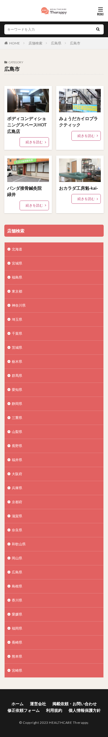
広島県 (56, 43)
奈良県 (17, 530)
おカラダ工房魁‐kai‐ (78, 188)
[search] (98, 29)
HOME (14, 43)
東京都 (17, 291)
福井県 (17, 460)
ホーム (18, 703)
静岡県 (17, 403)
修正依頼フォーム (23, 710)
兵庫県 (17, 488)
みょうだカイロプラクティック (78, 122)
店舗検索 (35, 43)
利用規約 (54, 710)
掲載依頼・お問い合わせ (74, 703)
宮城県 (17, 263)
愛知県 (17, 389)
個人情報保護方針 (85, 710)
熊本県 (17, 656)
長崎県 (17, 642)
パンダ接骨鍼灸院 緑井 (26, 191)
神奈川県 (19, 305)
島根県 (17, 586)
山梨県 (17, 432)
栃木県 (17, 361)
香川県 (17, 600)
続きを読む (34, 142)
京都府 (17, 502)
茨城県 (17, 347)
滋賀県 (17, 516)
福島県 (17, 277)
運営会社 (38, 703)
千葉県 (17, 333)
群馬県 (17, 375)
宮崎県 (17, 670)
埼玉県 (17, 319)
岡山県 (17, 558)
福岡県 (17, 628)
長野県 (17, 446)
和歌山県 (19, 544)
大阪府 (17, 474)
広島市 (75, 43)
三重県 (17, 417)
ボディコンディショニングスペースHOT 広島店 (28, 125)
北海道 (17, 249)
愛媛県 (17, 614)
